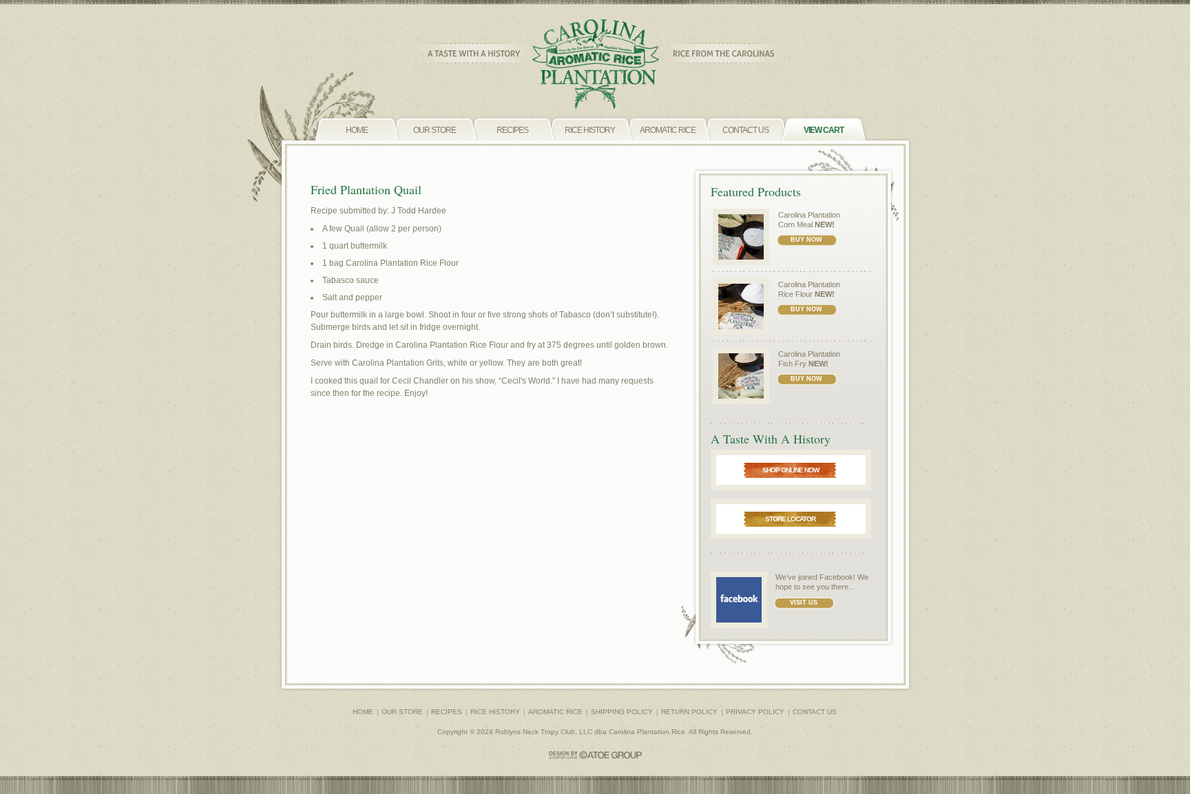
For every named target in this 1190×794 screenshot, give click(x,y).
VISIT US (803, 602)
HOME (363, 711)
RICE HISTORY (495, 711)
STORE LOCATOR (790, 519)
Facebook (836, 577)
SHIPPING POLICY (622, 711)
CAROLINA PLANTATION (595, 64)
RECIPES (446, 711)
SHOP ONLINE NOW (790, 470)
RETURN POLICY (689, 711)
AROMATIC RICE (555, 711)
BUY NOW (806, 239)
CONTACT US (815, 711)
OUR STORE (402, 711)
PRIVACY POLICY (755, 711)
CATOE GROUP (595, 755)
